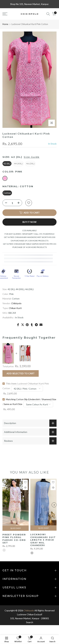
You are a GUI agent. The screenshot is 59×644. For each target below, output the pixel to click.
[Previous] (4, 504)
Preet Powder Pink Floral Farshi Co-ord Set (14, 538)
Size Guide (31, 157)
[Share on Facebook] (18, 325)
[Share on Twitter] (22, 325)
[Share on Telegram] (36, 325)
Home (5, 24)
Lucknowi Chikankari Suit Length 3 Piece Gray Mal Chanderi (43, 540)
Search (29, 622)
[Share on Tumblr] (31, 325)
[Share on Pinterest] (27, 325)
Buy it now (29, 222)
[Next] (54, 504)
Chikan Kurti (15, 308)
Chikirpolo (16, 303)
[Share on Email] (40, 325)
